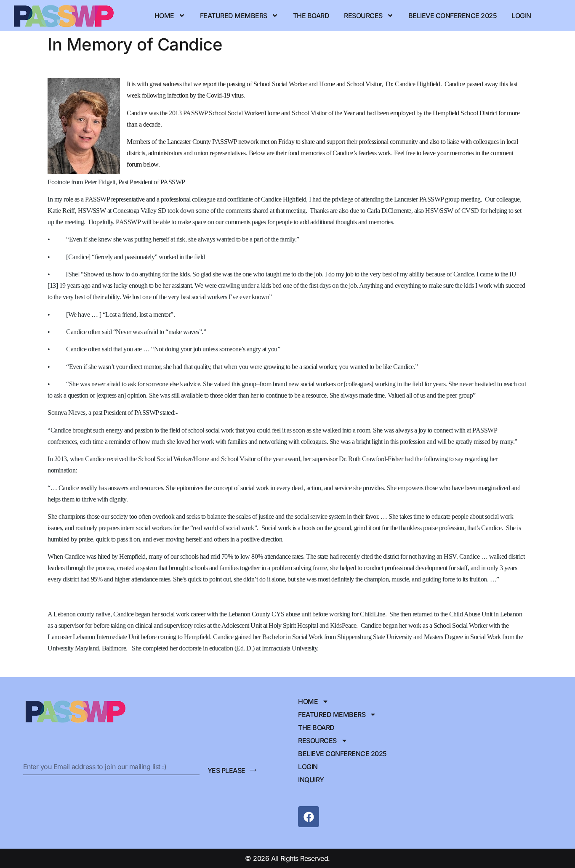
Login (521, 15)
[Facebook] (308, 816)
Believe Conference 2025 (452, 15)
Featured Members (233, 15)
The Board (311, 15)
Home (164, 15)
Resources (363, 15)
